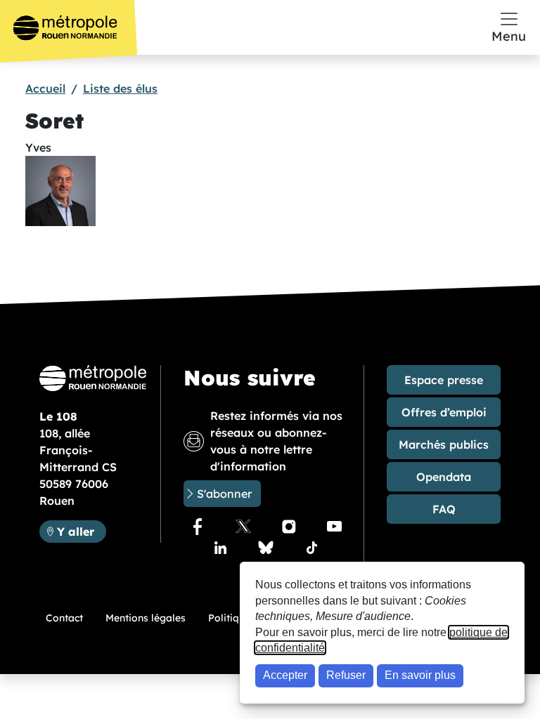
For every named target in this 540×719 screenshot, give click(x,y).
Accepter (285, 675)
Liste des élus (120, 88)
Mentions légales (145, 618)
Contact (64, 618)
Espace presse (443, 380)
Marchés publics (444, 444)
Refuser (346, 675)
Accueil (45, 88)
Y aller (81, 531)
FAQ (444, 509)
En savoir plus (420, 675)
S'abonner (224, 494)
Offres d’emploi (444, 412)
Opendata (443, 477)
